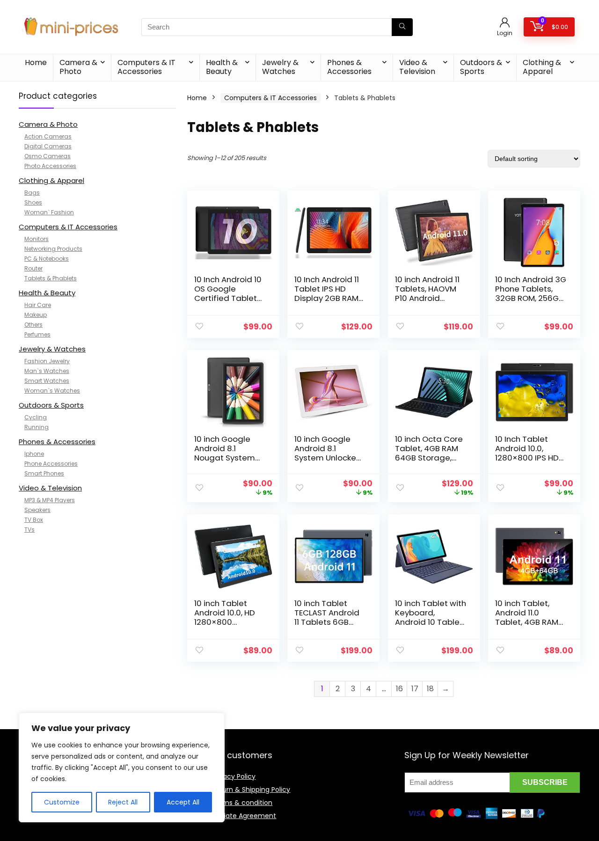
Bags (32, 193)
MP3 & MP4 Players (49, 500)
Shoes (33, 202)
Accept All (183, 802)
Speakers (37, 510)
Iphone (34, 454)
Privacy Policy (234, 776)
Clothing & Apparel (542, 67)
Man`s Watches (46, 371)
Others (33, 325)
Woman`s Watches (52, 391)
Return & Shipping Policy (251, 789)
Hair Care (37, 305)
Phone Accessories (51, 464)
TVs (29, 530)
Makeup (35, 315)
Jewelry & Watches (280, 67)
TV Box (33, 520)
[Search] (402, 27)
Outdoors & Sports (481, 67)
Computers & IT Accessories (146, 67)
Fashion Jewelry (47, 361)
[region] (122, 767)
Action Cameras (48, 136)
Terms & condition (242, 802)
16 (399, 688)
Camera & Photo (78, 67)
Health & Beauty (222, 67)
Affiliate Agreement (244, 815)
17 (414, 688)
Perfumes (37, 334)
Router (33, 268)
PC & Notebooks (46, 259)
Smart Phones (44, 473)
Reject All (123, 802)
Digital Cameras (48, 146)
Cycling (35, 417)
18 (430, 688)
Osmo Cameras (47, 156)
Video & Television (417, 67)
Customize (62, 802)
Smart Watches (46, 381)
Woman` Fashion (49, 212)
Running (36, 427)
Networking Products (53, 249)
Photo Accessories (50, 166)
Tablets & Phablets (50, 278)
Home (36, 62)
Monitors (36, 239)
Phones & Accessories (349, 67)
